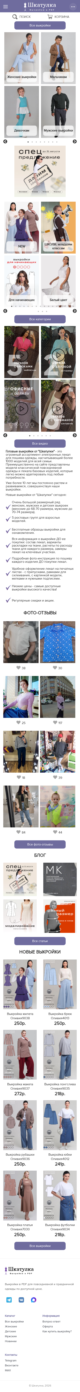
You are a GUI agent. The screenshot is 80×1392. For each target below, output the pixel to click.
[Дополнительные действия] (73, 6)
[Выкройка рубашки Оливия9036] (20, 1125)
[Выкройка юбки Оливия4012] (60, 1125)
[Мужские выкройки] (58, 112)
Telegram (10, 1360)
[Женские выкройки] (21, 58)
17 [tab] (38, 311)
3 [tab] (36, 142)
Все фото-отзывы (40, 844)
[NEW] (21, 228)
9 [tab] (45, 306)
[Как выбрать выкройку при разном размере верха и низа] (60, 916)
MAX (8, 1370)
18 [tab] (42, 311)
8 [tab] (57, 142)
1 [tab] (28, 142)
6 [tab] (49, 142)
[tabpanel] (21, 86)
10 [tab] (48, 306)
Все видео (40, 443)
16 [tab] (73, 306)
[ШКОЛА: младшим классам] (58, 228)
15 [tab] (69, 306)
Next (75, 142)
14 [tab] (65, 306)
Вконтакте (11, 1365)
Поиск (25, 16)
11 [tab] (53, 306)
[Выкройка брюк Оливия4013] (60, 984)
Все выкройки (40, 25)
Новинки (11, 1341)
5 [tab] (45, 142)
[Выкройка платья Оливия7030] (20, 1195)
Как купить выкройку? (57, 1331)
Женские (11, 1326)
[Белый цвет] (58, 281)
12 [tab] (56, 306)
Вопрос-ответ (51, 1321)
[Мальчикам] (58, 58)
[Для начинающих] (21, 281)
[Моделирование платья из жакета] (20, 916)
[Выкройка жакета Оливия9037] (20, 1055)
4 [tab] (40, 142)
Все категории (40, 319)
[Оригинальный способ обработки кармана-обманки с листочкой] (60, 879)
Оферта (47, 1326)
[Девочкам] (21, 112)
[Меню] (5, 6)
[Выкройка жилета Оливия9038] (20, 984)
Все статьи (40, 941)
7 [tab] (53, 142)
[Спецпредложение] (20, 879)
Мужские (11, 1336)
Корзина (62, 16)
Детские (10, 1331)
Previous (5, 142)
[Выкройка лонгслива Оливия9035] (60, 1055)
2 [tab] (32, 142)
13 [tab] (60, 306)
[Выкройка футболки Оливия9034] (60, 1195)
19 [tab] (46, 311)
